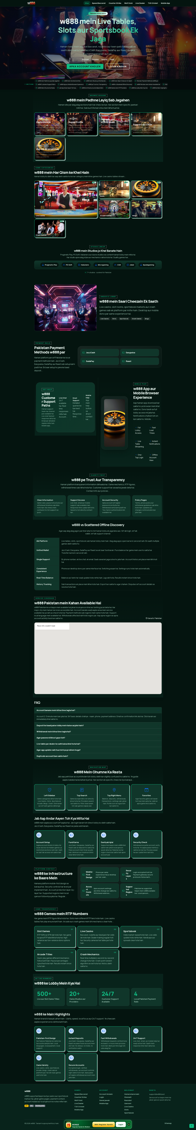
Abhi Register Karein (103, 1124)
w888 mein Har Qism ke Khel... (72, 81)
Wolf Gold (128, 3)
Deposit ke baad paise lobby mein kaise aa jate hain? (60, 725)
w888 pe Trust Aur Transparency (97, 84)
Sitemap (168, 1123)
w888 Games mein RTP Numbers (116, 88)
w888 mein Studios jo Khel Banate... (95, 81)
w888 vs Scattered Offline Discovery (121, 84)
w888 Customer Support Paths (45, 84)
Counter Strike (115, 3)
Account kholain (106, 1094)
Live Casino (129, 1106)
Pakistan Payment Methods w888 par (146, 81)
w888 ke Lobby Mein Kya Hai (138, 88)
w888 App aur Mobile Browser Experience (71, 84)
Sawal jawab (104, 1100)
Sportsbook (129, 1113)
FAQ (165, 84)
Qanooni (127, 1103)
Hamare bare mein (131, 1094)
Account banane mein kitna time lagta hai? (56, 710)
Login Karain (117, 66)
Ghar (87, 3)
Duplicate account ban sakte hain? (52, 756)
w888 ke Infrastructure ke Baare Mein (91, 88)
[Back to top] (191, 1126)
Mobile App (165, 3)
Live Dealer (140, 3)
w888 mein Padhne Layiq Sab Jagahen (48, 81)
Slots (126, 1110)
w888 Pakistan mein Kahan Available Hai (147, 84)
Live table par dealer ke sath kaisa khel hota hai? (58, 744)
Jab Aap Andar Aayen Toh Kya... (67, 88)
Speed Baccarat (99, 3)
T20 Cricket (153, 3)
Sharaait (127, 1097)
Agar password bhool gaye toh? (51, 737)
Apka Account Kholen (84, 66)
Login (101, 1097)
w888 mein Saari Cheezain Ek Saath (121, 81)
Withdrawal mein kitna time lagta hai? (54, 731)
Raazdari (128, 1100)
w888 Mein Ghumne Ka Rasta (45, 88)
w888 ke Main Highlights (158, 88)
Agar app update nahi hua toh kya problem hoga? (59, 750)
